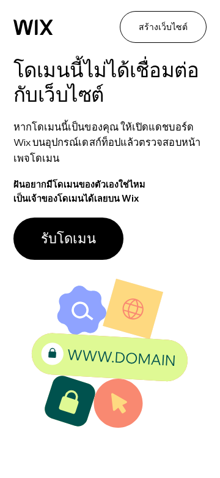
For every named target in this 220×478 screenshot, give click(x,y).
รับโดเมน (68, 238)
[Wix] (33, 28)
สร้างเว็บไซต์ (163, 26)
